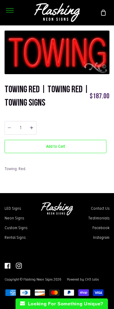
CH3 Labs (92, 279)
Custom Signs (16, 227)
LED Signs (13, 208)
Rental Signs (15, 237)
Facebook (100, 227)
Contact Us (100, 208)
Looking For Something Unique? (64, 303)
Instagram (101, 237)
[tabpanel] (57, 52)
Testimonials (98, 218)
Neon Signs (14, 218)
